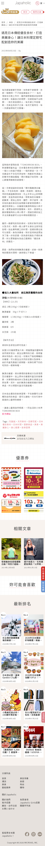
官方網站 (6, 413)
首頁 (3, 22)
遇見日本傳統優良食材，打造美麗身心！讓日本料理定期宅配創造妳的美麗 (22, 23)
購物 (22, 787)
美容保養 (24, 778)
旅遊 (22, 781)
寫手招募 (6, 802)
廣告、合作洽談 (9, 805)
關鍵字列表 (25, 805)
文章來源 (21, 435)
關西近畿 (37, 11)
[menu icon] (2, 3)
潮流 (4, 781)
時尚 (22, 784)
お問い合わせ (8, 808)
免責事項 (24, 799)
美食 (11, 22)
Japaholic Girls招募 (30, 802)
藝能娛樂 (6, 787)
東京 (25, 11)
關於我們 (6, 799)
